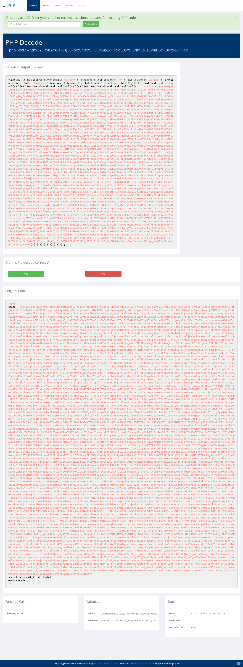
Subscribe (91, 24)
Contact (82, 5)
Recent (46, 5)
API (57, 5)
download (37, 67)
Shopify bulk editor (144, 663)
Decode (33, 5)
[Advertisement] (214, 84)
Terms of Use (111, 663)
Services (68, 5)
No (103, 273)
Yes (26, 273)
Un (9, 5)
